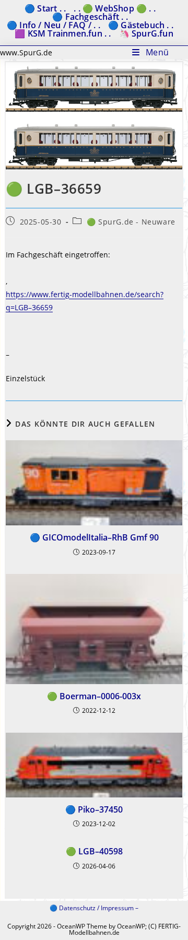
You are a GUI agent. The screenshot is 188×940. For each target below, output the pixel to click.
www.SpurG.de (26, 52)
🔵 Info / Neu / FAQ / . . (53, 25)
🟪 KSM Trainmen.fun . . (63, 33)
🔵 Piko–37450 (94, 809)
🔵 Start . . (45, 8)
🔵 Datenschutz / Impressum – (94, 907)
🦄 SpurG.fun (146, 33)
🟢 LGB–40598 (94, 851)
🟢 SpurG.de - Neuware (131, 222)
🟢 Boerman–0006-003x (94, 696)
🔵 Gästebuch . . (140, 25)
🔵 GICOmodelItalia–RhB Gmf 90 (94, 537)
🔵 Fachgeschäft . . (90, 17)
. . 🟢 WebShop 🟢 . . (115, 8)
